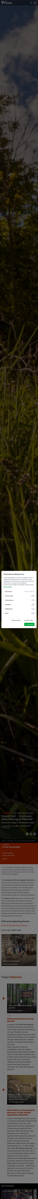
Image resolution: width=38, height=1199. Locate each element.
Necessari (8, 591)
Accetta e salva (28, 620)
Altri (6, 613)
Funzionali (9, 596)
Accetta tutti (29, 624)
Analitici (8, 604)
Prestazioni (9, 600)
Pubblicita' (9, 609)
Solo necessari (15, 620)
